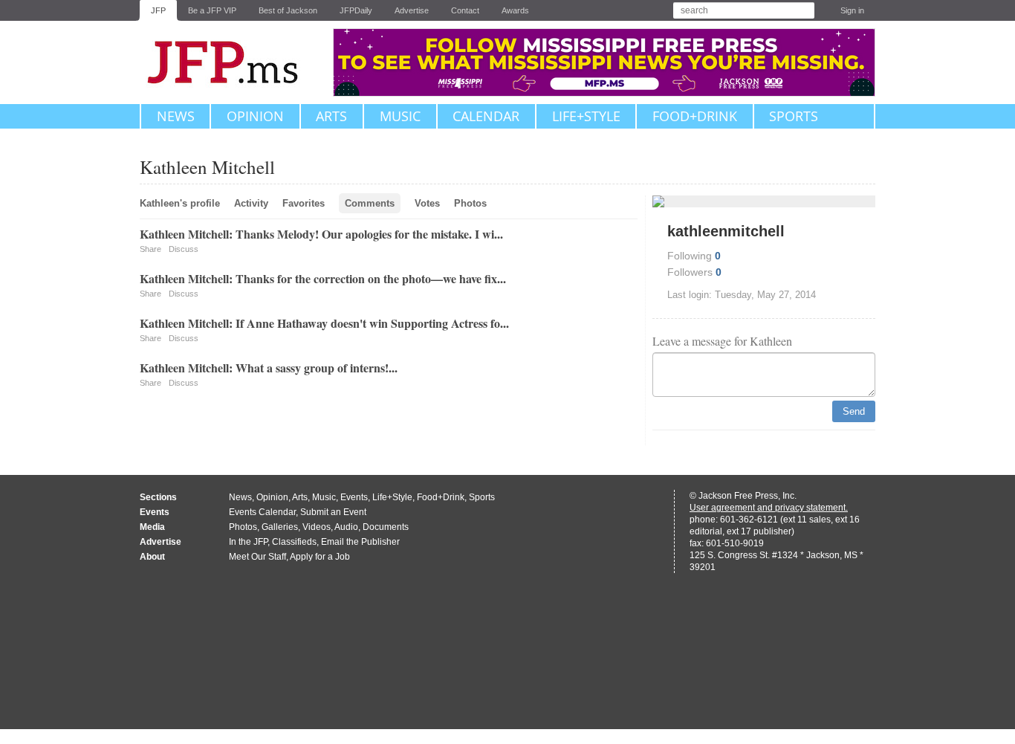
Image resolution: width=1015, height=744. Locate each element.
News (176, 116)
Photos (470, 203)
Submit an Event (333, 512)
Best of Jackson (288, 10)
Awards (515, 10)
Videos (316, 527)
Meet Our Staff (257, 556)
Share (150, 249)
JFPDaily (356, 10)
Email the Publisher (360, 542)
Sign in (852, 10)
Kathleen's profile (180, 203)
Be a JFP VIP (212, 10)
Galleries (280, 527)
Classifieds (294, 542)
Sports (793, 116)
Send (854, 411)
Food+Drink (694, 116)
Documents (386, 527)
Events (354, 497)
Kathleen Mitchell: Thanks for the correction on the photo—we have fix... (323, 278)
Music (400, 116)
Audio (346, 527)
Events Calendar (262, 512)
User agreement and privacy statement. (769, 507)
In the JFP (248, 542)
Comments (370, 203)
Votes (427, 203)
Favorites (303, 203)
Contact (465, 10)
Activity (251, 203)
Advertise (412, 10)
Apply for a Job (320, 556)
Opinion (255, 116)
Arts (331, 116)
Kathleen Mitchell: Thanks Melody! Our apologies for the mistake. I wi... (321, 233)
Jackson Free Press (232, 62)
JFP (158, 10)
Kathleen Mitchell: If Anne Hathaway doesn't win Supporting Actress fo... (324, 322)
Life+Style (586, 116)
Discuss (183, 249)
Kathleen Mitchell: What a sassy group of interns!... (269, 367)
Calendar (486, 116)
